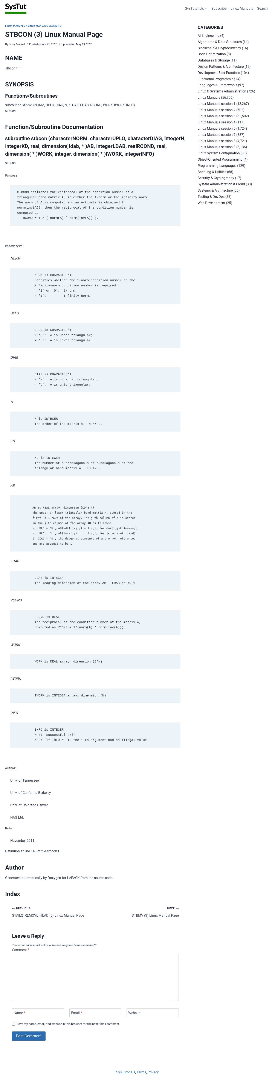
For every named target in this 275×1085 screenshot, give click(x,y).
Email (76, 1013)
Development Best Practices (219, 73)
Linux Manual (17, 44)
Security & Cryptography (216, 178)
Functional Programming (216, 79)
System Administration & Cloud (221, 184)
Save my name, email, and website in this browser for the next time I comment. (68, 1024)
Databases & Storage (214, 60)
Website (134, 1013)
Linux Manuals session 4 (216, 122)
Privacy (153, 1072)
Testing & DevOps (211, 197)
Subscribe (218, 8)
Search (262, 8)
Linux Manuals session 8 (216, 141)
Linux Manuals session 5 (216, 128)
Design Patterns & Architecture (221, 67)
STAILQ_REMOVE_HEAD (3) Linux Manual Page (48, 912)
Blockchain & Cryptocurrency (219, 48)
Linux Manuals (242, 8)
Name (19, 1013)
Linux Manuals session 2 (216, 110)
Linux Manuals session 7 (216, 135)
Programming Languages (217, 166)
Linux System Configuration (219, 153)
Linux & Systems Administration (222, 91)
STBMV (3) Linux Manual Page (155, 912)
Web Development (211, 203)
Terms (141, 1072)
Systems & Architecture (215, 190)
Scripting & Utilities (212, 172)
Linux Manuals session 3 (45, 26)
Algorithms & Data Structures (220, 42)
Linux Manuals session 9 (216, 147)
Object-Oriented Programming (220, 159)
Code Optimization (212, 54)
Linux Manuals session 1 (216, 104)
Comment (20, 950)
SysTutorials (125, 1072)
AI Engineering (208, 36)
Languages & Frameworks (217, 85)
